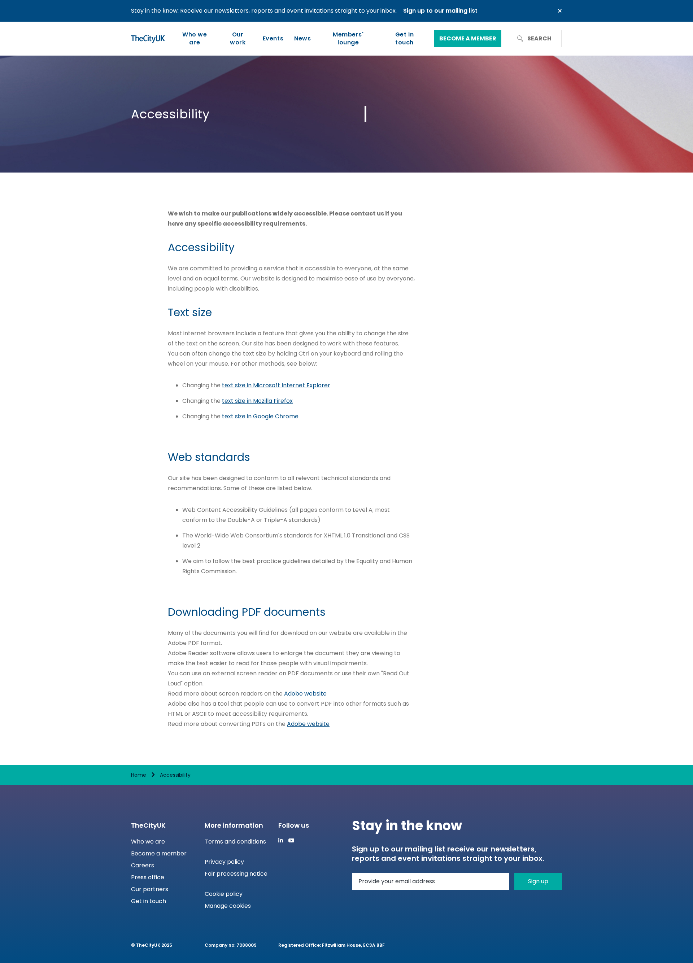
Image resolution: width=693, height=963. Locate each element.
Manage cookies (228, 906)
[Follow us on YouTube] (291, 840)
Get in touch (404, 38)
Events (273, 38)
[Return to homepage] (148, 38)
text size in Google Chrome (260, 416)
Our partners (149, 889)
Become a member (467, 38)
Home (138, 775)
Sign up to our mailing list (440, 10)
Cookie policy (224, 894)
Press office (147, 877)
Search (539, 38)
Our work (237, 38)
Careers (142, 865)
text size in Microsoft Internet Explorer (276, 385)
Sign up (538, 881)
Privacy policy (224, 862)
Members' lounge (348, 38)
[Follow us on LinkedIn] (280, 840)
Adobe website (305, 693)
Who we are (194, 38)
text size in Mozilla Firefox (257, 401)
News (302, 38)
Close (560, 11)
